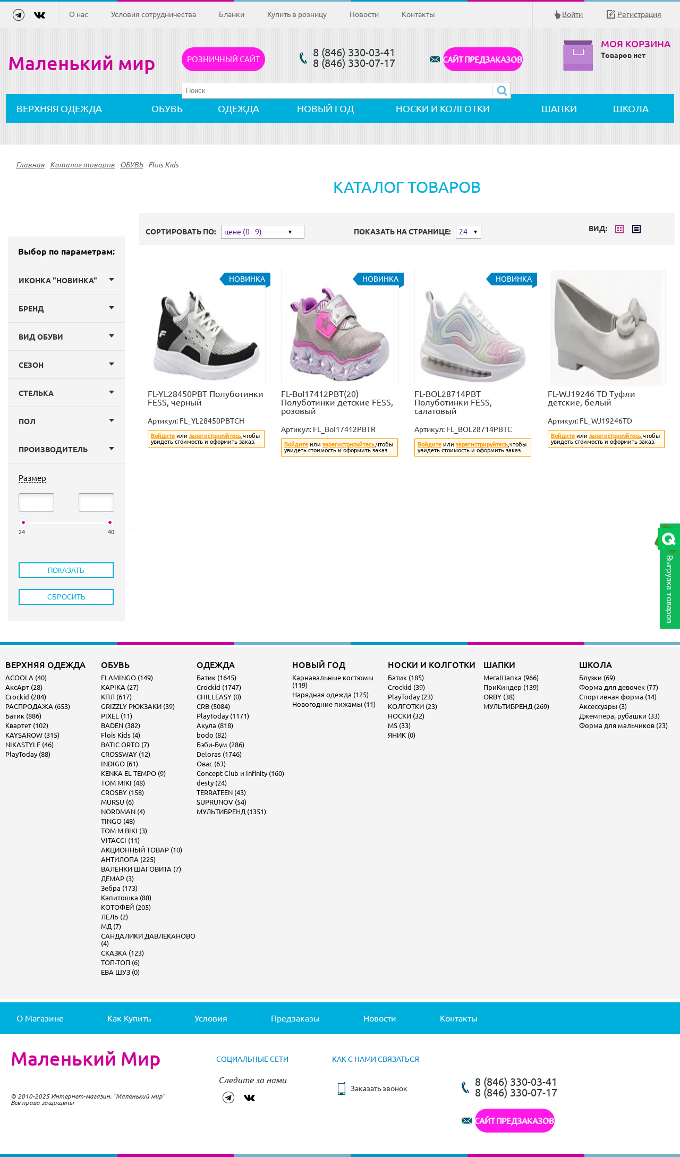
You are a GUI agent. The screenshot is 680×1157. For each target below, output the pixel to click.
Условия (210, 1018)
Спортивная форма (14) (618, 696)
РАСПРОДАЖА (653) (37, 706)
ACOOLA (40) (26, 677)
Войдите (163, 436)
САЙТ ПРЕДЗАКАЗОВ (483, 59)
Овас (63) (211, 763)
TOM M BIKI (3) (124, 830)
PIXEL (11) (116, 716)
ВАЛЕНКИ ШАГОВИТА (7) (141, 869)
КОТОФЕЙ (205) (126, 907)
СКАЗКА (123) (122, 953)
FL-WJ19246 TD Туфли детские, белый (591, 398)
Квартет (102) (26, 725)
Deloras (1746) (219, 754)
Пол (27, 421)
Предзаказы (295, 1018)
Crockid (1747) (219, 687)
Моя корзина (635, 44)
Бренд (31, 309)
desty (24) (212, 783)
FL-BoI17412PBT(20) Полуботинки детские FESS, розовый (337, 402)
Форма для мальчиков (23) (623, 725)
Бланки (231, 14)
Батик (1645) (216, 677)
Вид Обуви (41, 337)
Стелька (36, 393)
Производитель (53, 449)
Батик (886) (23, 716)
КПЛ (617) (116, 696)
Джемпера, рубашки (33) (619, 716)
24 (463, 231)
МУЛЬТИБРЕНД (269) (516, 706)
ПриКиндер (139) (511, 687)
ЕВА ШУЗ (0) (120, 972)
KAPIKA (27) (120, 687)
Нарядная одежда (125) (330, 694)
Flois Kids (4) (120, 735)
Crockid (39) (406, 687)
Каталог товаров (82, 165)
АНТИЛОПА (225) (128, 859)
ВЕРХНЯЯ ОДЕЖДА (59, 108)
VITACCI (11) (120, 840)
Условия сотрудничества (153, 14)
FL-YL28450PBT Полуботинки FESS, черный (206, 398)
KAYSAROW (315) (32, 735)
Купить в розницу (297, 14)
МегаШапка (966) (511, 677)
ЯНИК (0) (401, 735)
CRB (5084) (213, 706)
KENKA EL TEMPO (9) (133, 773)
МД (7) (111, 926)
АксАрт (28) (23, 687)
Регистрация (639, 14)
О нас (78, 14)
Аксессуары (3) (603, 706)
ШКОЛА (631, 108)
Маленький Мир (85, 1058)
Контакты (418, 14)
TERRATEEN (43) (221, 792)
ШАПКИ (559, 108)
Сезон (31, 365)
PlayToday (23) (410, 696)
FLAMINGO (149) (127, 677)
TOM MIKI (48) (123, 783)
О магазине (40, 1018)
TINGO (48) (118, 821)
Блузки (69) (597, 677)
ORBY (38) (499, 696)
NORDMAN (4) (123, 811)
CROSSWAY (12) (125, 754)
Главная (30, 165)
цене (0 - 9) (243, 231)
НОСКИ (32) (406, 716)
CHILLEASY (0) (219, 696)
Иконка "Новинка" (58, 280)
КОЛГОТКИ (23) (412, 706)
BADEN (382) (120, 725)
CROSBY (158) (122, 792)
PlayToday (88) (27, 754)
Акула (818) (215, 725)
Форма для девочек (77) (618, 687)
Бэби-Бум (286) (220, 744)
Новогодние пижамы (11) (334, 704)
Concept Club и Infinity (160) (240, 773)
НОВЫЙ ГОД (325, 108)
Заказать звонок (379, 1088)
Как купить (129, 1018)
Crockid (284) (25, 696)
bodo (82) (212, 735)
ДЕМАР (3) (117, 878)
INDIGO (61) (119, 763)
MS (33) (399, 725)
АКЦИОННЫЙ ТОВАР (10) (141, 850)
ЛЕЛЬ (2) (114, 916)
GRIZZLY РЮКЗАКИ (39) (138, 706)
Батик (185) (406, 677)
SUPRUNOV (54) (221, 802)
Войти (572, 14)
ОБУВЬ (167, 108)
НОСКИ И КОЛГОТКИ (443, 108)
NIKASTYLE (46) (29, 744)
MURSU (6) (117, 802)
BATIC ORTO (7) (125, 744)
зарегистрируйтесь (215, 436)
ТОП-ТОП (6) (120, 962)
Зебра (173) (119, 888)
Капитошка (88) (126, 897)
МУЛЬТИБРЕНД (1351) (231, 811)
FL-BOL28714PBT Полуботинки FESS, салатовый (453, 402)
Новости (364, 14)
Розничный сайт (223, 59)
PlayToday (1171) (223, 716)
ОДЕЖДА (238, 108)
